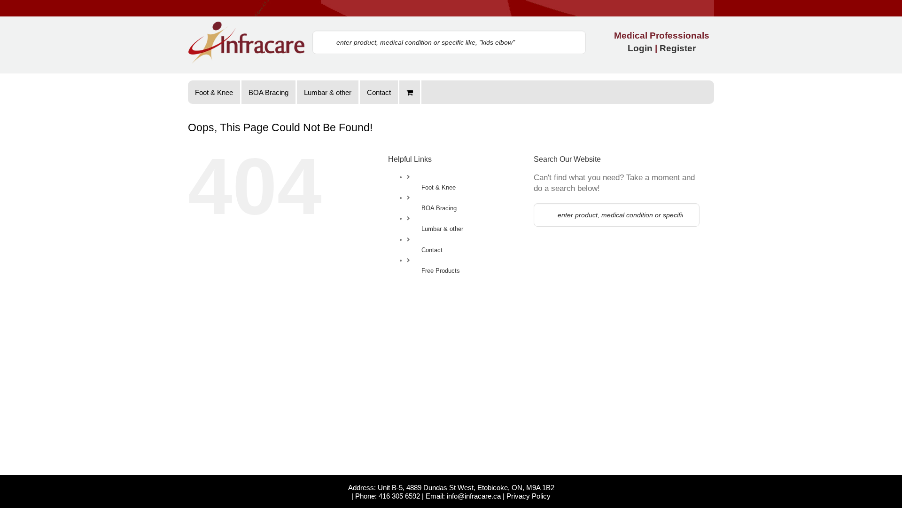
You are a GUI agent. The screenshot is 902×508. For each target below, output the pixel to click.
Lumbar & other (442, 228)
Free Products (440, 270)
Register (678, 48)
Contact (432, 250)
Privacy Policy (528, 496)
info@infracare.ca (474, 496)
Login (640, 48)
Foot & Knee (438, 187)
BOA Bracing (439, 208)
